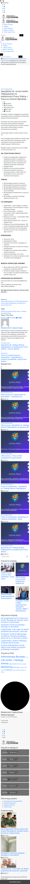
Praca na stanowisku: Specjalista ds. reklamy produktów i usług (15, 518)
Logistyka (24, 664)
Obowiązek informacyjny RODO (13, 801)
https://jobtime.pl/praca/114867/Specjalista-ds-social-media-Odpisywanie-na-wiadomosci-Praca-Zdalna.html (14, 303)
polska (25, 667)
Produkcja (7, 670)
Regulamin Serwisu (9, 805)
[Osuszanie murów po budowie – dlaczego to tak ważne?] (8, 844)
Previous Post (6, 343)
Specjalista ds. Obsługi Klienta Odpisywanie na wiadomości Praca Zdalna (14, 549)
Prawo (2, 670)
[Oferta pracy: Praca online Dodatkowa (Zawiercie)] (22, 569)
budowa (26, 657)
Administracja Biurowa (7, 311)
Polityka (6, 26)
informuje (19, 664)
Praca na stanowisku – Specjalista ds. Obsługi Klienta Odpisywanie (14, 487)
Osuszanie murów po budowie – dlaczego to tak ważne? (13, 626)
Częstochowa (12, 664)
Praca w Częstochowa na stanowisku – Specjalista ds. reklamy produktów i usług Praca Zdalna (14, 358)
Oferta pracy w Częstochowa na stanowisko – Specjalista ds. (13, 395)
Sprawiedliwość (17, 670)
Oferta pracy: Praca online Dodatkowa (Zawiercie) (21, 580)
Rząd (13, 670)
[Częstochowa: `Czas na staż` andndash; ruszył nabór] (7, 567)
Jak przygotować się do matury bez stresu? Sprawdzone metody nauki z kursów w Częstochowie (15, 620)
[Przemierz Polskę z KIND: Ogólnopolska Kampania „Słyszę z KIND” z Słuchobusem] (22, 593)
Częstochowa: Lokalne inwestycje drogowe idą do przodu (14, 642)
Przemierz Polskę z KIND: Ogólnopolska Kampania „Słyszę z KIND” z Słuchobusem (22, 606)
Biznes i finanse (8, 24)
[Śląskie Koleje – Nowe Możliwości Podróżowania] (7, 589)
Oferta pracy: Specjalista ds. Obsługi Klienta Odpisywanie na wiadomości (15, 426)
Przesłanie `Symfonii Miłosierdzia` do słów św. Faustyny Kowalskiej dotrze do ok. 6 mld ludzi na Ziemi (14, 636)
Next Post (4, 353)
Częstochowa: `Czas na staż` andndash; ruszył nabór (7, 576)
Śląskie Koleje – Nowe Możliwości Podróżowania (7, 596)
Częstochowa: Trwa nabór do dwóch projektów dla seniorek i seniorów (15, 630)
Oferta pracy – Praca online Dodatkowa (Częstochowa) (11, 457)
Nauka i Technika (9, 30)
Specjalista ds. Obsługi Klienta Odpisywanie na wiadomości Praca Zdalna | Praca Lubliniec (14, 347)
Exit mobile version (15, 882)
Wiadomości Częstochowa (12, 328)
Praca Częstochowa (9, 32)
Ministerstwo (16, 667)
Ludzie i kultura (8, 28)
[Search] (1, 42)
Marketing (8, 313)
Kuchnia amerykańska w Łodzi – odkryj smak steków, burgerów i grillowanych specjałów (13, 647)
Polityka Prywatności (10, 803)
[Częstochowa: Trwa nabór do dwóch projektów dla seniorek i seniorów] (8, 863)
